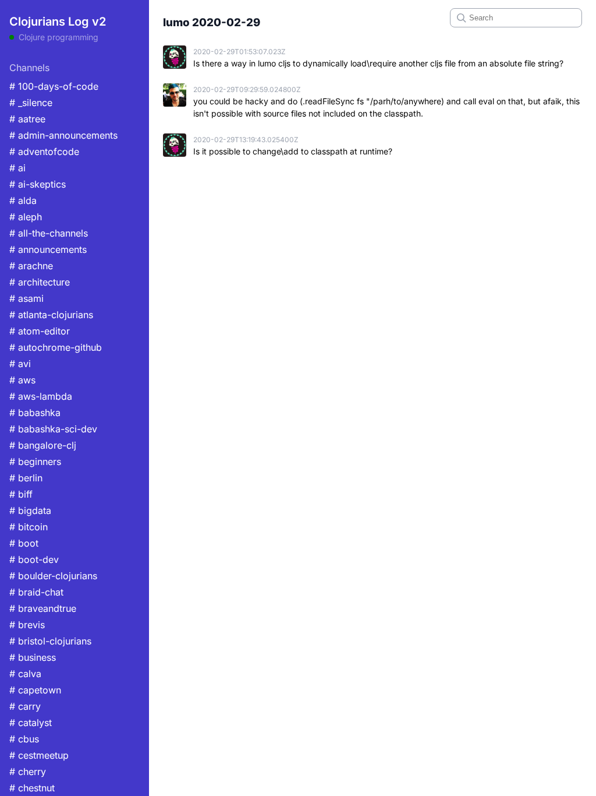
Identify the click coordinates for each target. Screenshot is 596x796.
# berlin (25, 478)
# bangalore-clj (42, 445)
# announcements (48, 249)
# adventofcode (44, 151)
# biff (21, 494)
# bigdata (30, 510)
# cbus (24, 739)
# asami (26, 298)
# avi (20, 363)
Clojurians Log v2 (57, 22)
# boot (23, 543)
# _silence (30, 102)
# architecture (39, 282)
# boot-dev (34, 559)
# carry (25, 706)
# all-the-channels (48, 233)
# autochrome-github (55, 347)
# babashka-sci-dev (53, 429)
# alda (23, 200)
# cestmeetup (39, 755)
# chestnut (32, 788)
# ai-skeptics (37, 184)
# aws (22, 380)
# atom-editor (39, 331)
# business (32, 657)
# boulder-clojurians (53, 576)
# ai (17, 168)
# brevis (27, 625)
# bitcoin (28, 527)
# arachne (31, 266)
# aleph (25, 217)
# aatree (27, 119)
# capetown (35, 690)
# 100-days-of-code (53, 86)
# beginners (35, 461)
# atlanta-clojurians (51, 314)
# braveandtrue (42, 608)
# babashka (35, 412)
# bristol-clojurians (50, 641)
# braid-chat (36, 592)
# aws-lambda (40, 396)
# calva (25, 673)
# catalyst (30, 722)
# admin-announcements (63, 135)
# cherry (27, 771)
